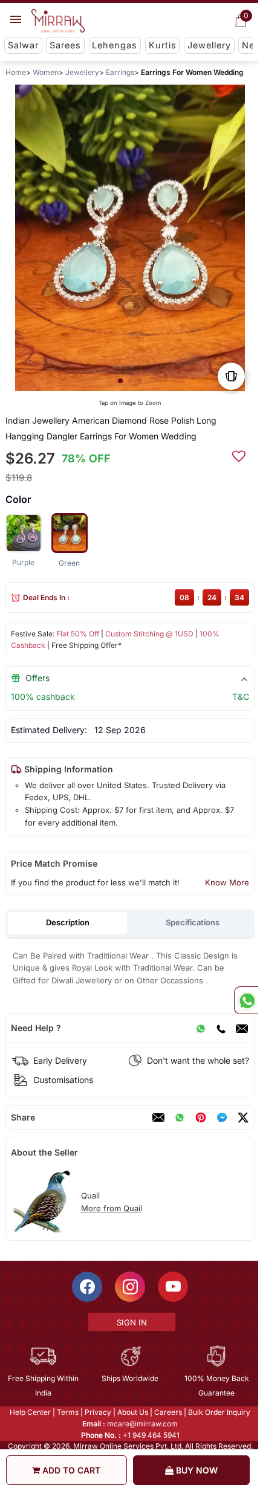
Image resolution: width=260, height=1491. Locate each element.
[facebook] (222, 1117)
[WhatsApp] (201, 1028)
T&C (240, 696)
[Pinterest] (201, 1117)
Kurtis (163, 45)
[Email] (242, 1028)
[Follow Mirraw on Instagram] (129, 1286)
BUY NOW (196, 1470)
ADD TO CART (70, 1470)
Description (67, 922)
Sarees (65, 45)
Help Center (29, 1411)
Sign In (130, 1322)
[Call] (221, 1028)
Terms (67, 1411)
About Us (132, 1411)
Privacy (97, 1411)
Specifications (192, 922)
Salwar (23, 45)
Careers (167, 1411)
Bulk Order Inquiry (218, 1411)
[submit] (238, 454)
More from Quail (111, 1208)
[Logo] (58, 21)
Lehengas (114, 45)
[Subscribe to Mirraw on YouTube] (172, 1286)
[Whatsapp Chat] (246, 1000)
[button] (120, 380)
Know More (227, 882)
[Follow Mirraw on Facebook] (86, 1286)
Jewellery (209, 45)
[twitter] (243, 1117)
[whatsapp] (180, 1117)
